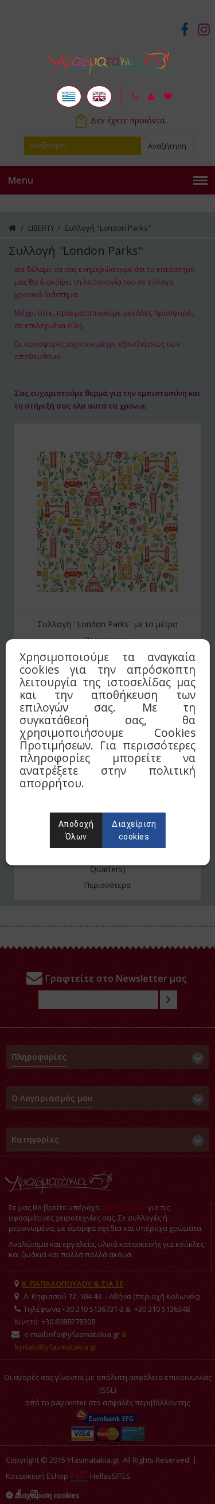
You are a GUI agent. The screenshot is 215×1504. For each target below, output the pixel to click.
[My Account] (151, 96)
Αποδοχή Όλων (76, 830)
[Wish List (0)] (168, 96)
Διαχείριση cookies (134, 830)
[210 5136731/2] (135, 96)
